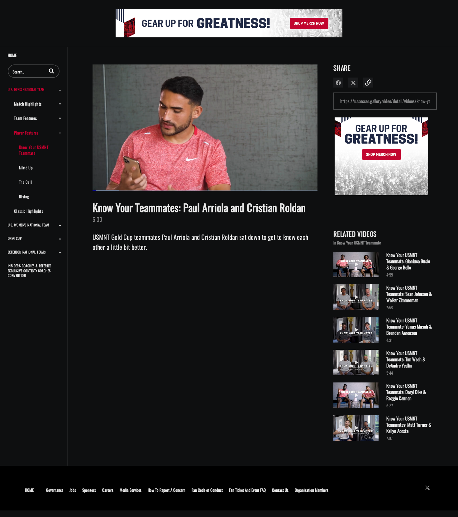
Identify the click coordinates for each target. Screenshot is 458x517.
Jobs (72, 489)
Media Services (130, 489)
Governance (54, 489)
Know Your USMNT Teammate (33, 150)
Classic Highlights (28, 211)
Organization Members (311, 489)
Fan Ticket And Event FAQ (247, 489)
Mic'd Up (26, 167)
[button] (51, 70)
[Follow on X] (429, 487)
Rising (24, 196)
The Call (25, 182)
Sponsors (89, 489)
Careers (107, 489)
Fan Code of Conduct (207, 489)
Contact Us (280, 489)
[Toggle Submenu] (60, 90)
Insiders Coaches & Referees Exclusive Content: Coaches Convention (29, 270)
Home (12, 55)
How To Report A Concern (166, 489)
